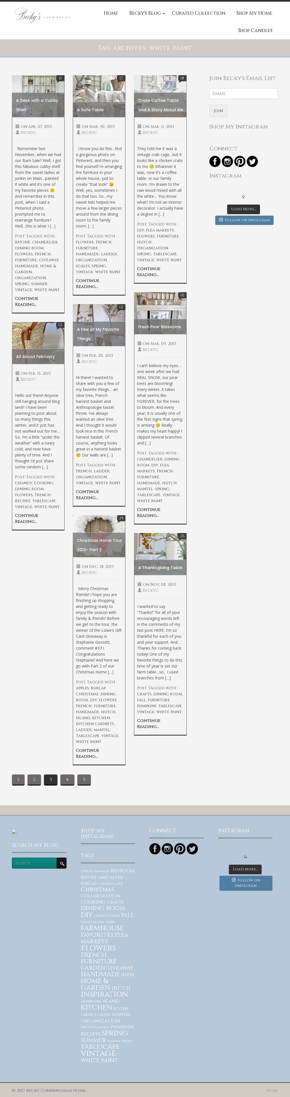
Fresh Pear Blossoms (159, 327)
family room (92, 922)
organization (30, 278)
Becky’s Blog (145, 13)
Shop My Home (254, 13)
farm (109, 922)
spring (22, 284)
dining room (29, 248)
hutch (144, 242)
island (83, 718)
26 (182, 536)
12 (121, 307)
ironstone (91, 1001)
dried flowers (107, 915)
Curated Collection (198, 13)
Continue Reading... (26, 302)
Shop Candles (255, 31)
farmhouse (102, 928)
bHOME (22, 242)
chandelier (45, 242)
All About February (35, 356)
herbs (127, 975)
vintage (23, 289)
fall (141, 700)
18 (182, 78)
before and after (102, 877)
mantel (145, 489)
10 (182, 295)
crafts (144, 694)
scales (83, 266)
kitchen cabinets (95, 724)
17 (121, 78)
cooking (43, 483)
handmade (26, 266)
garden (93, 968)
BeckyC (29, 132)
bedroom (123, 871)
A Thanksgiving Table (160, 567)
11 (60, 78)
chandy (23, 483)
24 (121, 518)
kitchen (101, 718)
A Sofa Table (90, 110)
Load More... (243, 209)
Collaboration (100, 896)
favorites (97, 934)
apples (82, 688)
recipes (22, 501)
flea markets (160, 230)
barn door (102, 871)
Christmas (87, 694)
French (43, 254)
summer (39, 284)
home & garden (95, 984)
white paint (47, 289)
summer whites (120, 1041)
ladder (109, 254)
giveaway (49, 260)
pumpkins (146, 706)
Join (218, 110)
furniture (26, 260)
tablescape (165, 254)
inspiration (104, 994)
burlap (98, 688)
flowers (24, 254)
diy (140, 230)
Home (111, 13)
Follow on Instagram (247, 220)
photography (95, 1027)
